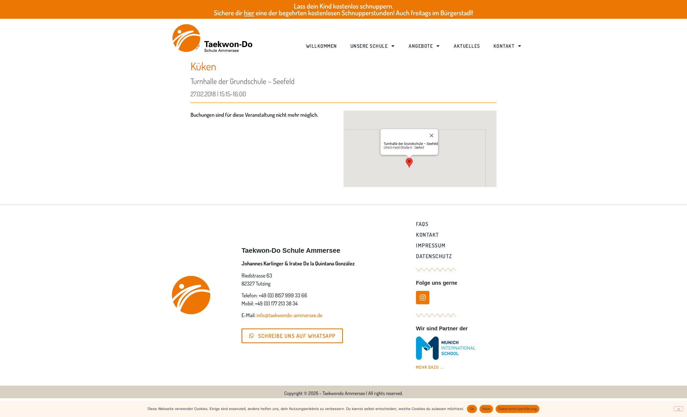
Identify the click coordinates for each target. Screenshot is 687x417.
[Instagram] (422, 297)
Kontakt (504, 46)
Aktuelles (467, 46)
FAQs (422, 223)
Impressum (431, 245)
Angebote (421, 46)
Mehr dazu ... (430, 367)
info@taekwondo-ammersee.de (289, 315)
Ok (472, 409)
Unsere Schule (369, 46)
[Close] (431, 135)
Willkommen (321, 46)
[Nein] (678, 408)
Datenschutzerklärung (517, 409)
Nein (486, 409)
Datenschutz (434, 256)
